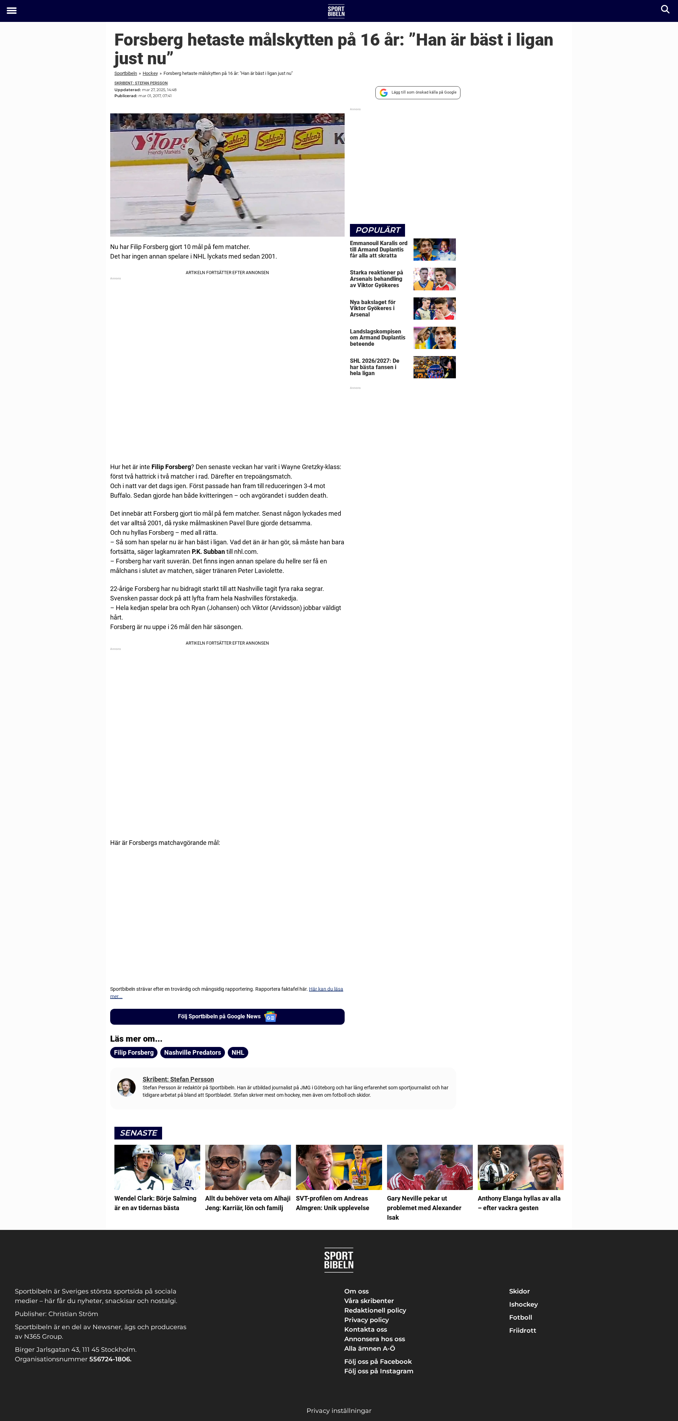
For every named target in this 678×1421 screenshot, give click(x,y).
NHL (238, 1052)
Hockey (150, 73)
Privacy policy (366, 1320)
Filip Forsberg (134, 1052)
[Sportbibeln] (336, 11)
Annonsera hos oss (374, 1339)
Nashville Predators (192, 1052)
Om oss (356, 1291)
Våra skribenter (369, 1301)
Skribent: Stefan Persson (141, 83)
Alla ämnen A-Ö (369, 1348)
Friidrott (522, 1330)
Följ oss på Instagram (379, 1371)
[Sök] (666, 11)
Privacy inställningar (339, 1411)
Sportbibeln (125, 73)
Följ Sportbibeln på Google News (219, 1016)
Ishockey (523, 1304)
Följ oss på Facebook (378, 1362)
